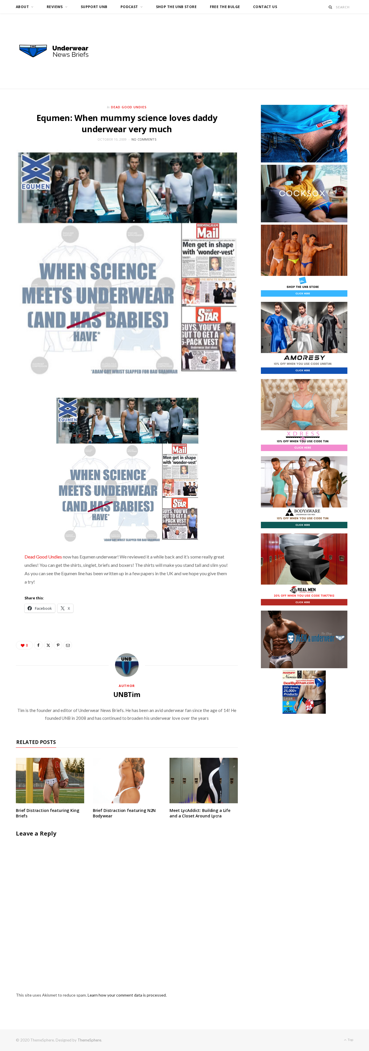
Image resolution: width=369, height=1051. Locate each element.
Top (350, 1039)
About (22, 6)
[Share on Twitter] (48, 645)
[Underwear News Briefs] (59, 51)
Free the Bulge (225, 6)
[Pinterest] (58, 645)
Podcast (129, 6)
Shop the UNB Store (176, 6)
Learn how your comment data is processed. (127, 995)
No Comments (143, 139)
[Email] (67, 645)
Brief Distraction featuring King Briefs (47, 813)
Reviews (55, 6)
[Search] (330, 7)
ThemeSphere (89, 1040)
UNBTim (126, 694)
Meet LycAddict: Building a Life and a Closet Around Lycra (200, 813)
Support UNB (94, 6)
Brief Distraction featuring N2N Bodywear (124, 813)
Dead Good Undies (129, 107)
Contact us (265, 6)
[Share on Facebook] (38, 645)
